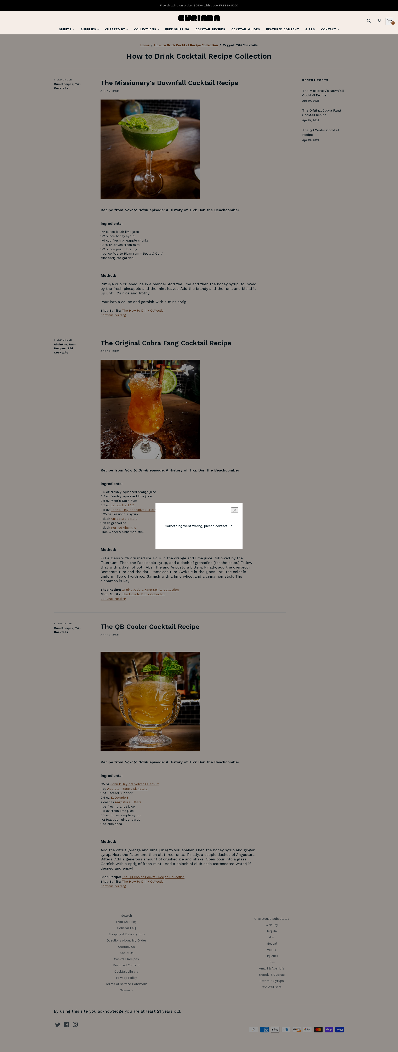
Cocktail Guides (245, 29)
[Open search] (369, 20)
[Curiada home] (199, 18)
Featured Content (282, 29)
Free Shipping (177, 29)
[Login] (379, 20)
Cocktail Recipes (210, 29)
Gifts (310, 29)
